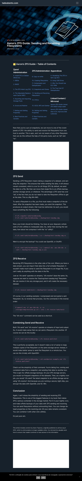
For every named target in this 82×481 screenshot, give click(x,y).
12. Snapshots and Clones (40, 89)
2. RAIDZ (16, 84)
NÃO (43, 477)
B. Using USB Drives (57, 80)
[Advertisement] (41, 156)
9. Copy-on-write (37, 76)
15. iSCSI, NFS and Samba (40, 105)
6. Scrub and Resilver (20, 105)
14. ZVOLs (35, 100)
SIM (38, 477)
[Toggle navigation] (77, 3)
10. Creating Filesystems (40, 80)
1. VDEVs (16, 80)
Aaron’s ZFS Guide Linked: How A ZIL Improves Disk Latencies (59, 112)
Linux (17, 49)
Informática (10, 49)
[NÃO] (79, 477)
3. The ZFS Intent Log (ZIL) (22, 89)
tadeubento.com (10, 3)
